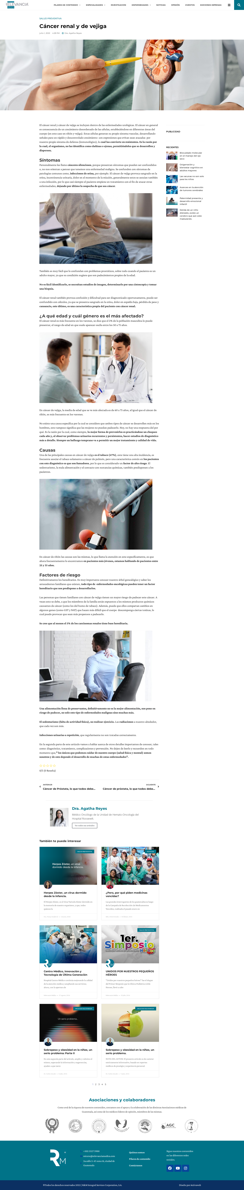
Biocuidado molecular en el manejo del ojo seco (191, 156)
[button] (239, 5)
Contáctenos (135, 1165)
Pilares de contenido (139, 1158)
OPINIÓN (175, 5)
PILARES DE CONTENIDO (66, 5)
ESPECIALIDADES (94, 5)
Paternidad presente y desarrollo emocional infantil (191, 201)
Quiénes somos (137, 1152)
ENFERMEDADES (140, 5)
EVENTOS (190, 5)
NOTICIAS (160, 5)
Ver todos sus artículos (84, 825)
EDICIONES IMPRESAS (210, 5)
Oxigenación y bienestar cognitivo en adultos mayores (191, 167)
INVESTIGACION (118, 5)
